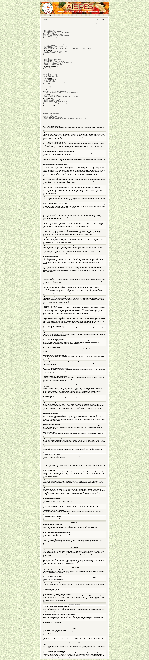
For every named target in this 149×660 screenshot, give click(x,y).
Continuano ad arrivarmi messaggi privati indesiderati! (54, 91)
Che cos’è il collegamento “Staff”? (50, 87)
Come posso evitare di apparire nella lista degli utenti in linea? (56, 32)
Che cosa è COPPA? (47, 36)
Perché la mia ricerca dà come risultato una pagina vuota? (55, 101)
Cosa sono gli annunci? (48, 73)
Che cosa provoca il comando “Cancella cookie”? (53, 39)
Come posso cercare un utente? (50, 102)
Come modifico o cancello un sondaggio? (52, 56)
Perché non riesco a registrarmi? (50, 37)
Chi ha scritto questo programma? (50, 116)
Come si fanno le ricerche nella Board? (51, 99)
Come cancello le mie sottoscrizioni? (51, 109)
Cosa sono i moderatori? (48, 80)
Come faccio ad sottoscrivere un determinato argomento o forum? (57, 108)
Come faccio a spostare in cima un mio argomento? (54, 64)
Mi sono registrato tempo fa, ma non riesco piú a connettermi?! (56, 35)
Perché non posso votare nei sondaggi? (51, 58)
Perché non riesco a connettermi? (50, 29)
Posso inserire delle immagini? (49, 71)
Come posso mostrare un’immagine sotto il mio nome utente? (56, 46)
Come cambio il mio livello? (49, 47)
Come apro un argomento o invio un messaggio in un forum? (56, 51)
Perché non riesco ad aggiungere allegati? (52, 59)
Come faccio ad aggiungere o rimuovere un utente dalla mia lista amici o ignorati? (60, 96)
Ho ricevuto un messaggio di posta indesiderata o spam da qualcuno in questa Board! (61, 92)
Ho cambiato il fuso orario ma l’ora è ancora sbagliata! (54, 44)
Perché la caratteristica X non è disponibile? (52, 117)
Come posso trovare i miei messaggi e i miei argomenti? (55, 103)
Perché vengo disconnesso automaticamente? (53, 31)
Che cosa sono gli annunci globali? (50, 72)
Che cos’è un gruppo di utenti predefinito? (52, 86)
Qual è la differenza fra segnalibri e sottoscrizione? (54, 106)
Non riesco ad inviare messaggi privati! (51, 90)
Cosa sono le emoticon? (48, 69)
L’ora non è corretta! (47, 43)
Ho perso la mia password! (48, 33)
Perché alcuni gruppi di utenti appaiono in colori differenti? (55, 84)
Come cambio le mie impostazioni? (50, 42)
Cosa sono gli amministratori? (49, 79)
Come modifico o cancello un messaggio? (52, 52)
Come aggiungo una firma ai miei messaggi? (52, 53)
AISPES (44, 23)
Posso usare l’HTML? (47, 68)
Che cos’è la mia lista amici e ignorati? (51, 95)
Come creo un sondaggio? (48, 54)
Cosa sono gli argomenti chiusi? (50, 75)
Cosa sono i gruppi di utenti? (49, 81)
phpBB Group (78, 646)
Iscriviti (46, 19)
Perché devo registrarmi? (48, 30)
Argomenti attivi (55, 20)
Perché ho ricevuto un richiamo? (50, 60)
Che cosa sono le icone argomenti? (50, 76)
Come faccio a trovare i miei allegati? (51, 113)
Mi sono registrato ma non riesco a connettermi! (53, 34)
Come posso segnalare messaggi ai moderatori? (53, 61)
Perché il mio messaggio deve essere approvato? (53, 63)
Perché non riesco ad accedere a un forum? (52, 57)
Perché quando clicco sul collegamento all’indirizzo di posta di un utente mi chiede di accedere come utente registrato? (68, 48)
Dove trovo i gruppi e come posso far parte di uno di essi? (55, 82)
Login (44, 19)
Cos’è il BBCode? (47, 67)
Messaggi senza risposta (47, 20)
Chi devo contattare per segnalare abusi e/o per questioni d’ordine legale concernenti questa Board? (64, 118)
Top (44, 130)
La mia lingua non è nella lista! (49, 45)
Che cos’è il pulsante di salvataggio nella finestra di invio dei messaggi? (58, 62)
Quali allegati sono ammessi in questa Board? (53, 112)
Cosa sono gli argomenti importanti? (51, 74)
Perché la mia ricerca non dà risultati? (51, 100)
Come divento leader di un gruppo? (50, 83)
